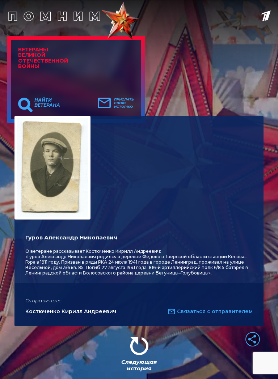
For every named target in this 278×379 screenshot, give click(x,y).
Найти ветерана (47, 103)
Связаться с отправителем (215, 311)
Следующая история (139, 365)
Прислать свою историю (124, 103)
